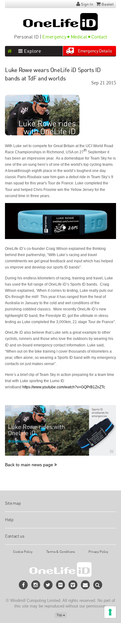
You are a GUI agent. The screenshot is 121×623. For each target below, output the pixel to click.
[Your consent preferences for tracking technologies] (110, 612)
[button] (97, 584)
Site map (13, 503)
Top (59, 615)
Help (9, 520)
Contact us (15, 536)
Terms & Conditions (60, 552)
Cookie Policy (22, 552)
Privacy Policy (98, 552)
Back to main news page (29, 464)
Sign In (87, 4)
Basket (107, 4)
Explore (32, 51)
